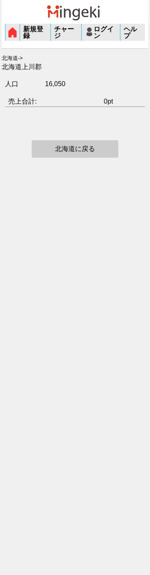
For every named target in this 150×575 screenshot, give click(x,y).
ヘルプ (130, 32)
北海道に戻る (75, 148)
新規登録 (33, 32)
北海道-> (12, 58)
